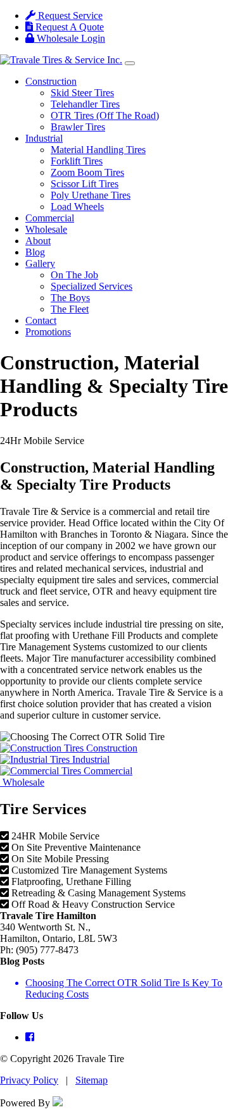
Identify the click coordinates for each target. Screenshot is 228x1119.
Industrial (44, 138)
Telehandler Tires (85, 104)
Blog (35, 252)
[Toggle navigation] (130, 63)
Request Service (69, 15)
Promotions (48, 331)
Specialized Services (91, 286)
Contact (40, 320)
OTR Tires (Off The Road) (105, 115)
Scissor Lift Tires (84, 183)
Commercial (49, 218)
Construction (51, 81)
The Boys (70, 297)
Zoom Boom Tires (87, 172)
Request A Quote (68, 27)
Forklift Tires (77, 161)
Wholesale (46, 229)
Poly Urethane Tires (90, 195)
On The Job (74, 274)
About (38, 240)
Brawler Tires (78, 126)
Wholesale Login (69, 38)
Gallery (40, 263)
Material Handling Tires (98, 149)
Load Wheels (77, 206)
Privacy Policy (29, 1080)
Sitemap (91, 1080)
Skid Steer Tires (82, 92)
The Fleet (70, 309)
